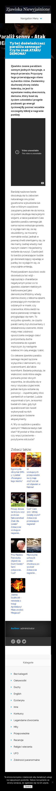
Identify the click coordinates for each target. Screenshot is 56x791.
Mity (16, 727)
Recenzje (18, 740)
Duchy (17, 687)
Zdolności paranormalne (27, 760)
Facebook (18, 641)
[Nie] (52, 782)
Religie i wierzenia (23, 746)
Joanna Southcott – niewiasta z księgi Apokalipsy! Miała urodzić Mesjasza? (17, 604)
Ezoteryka (19, 700)
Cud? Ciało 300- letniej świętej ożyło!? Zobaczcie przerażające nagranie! (33, 516)
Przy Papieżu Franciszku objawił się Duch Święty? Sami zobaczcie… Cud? (17, 564)
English (17, 693)
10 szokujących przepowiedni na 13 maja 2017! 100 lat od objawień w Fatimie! (33, 478)
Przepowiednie (21, 733)
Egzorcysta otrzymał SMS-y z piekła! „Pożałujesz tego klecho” (18, 475)
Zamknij (28, 787)
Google (13, 641)
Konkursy (19, 713)
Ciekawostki (20, 680)
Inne (16, 707)
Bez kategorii (20, 674)
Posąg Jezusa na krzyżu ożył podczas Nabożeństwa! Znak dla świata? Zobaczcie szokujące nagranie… (17, 521)
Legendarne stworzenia (26, 720)
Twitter (24, 641)
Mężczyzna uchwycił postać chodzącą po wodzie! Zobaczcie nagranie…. (33, 564)
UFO (16, 753)
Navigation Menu (29, 18)
